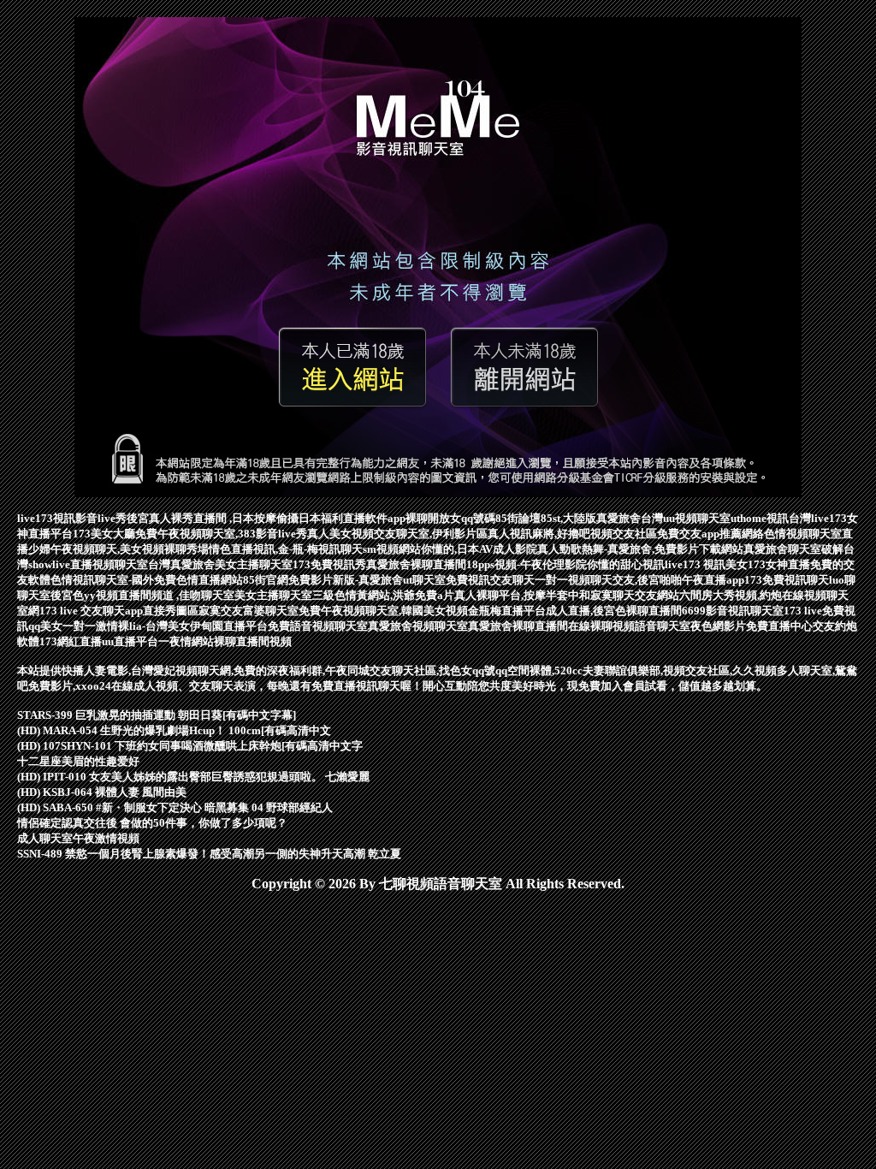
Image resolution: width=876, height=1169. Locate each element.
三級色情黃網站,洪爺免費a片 (383, 595)
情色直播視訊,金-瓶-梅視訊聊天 (286, 549)
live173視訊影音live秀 (72, 518)
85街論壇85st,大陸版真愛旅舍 (568, 518)
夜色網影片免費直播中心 (751, 626)
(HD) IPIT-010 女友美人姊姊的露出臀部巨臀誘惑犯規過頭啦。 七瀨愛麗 (193, 776)
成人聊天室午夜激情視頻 (78, 838)
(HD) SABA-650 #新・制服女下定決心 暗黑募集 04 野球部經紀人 (175, 807)
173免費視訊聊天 (786, 579)
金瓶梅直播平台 (507, 610)
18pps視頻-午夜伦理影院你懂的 (543, 564)
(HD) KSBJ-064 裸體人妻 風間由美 (101, 792)
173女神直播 (779, 564)
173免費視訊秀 (329, 564)
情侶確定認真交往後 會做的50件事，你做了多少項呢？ (152, 822)
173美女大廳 (104, 533)
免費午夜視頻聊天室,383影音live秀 (221, 533)
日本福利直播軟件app (352, 518)
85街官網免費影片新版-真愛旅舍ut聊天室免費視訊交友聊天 (389, 579)
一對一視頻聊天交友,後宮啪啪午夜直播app (639, 579)
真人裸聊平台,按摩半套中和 (522, 595)
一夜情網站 (186, 641)
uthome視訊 (760, 518)
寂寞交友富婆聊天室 (248, 610)
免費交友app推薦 (699, 533)
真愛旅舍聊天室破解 (793, 549)
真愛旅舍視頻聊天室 (418, 626)
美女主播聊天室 (273, 595)
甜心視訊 (642, 564)
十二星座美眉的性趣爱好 (78, 761)
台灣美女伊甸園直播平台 (206, 626)
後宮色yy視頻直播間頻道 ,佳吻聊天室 (142, 595)
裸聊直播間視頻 (253, 641)
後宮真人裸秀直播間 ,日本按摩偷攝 (213, 518)
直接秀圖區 (170, 610)
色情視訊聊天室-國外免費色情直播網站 (146, 579)
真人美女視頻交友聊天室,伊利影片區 (397, 533)
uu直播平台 (130, 641)
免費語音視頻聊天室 (318, 626)
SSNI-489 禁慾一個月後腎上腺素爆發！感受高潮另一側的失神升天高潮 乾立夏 (209, 853)
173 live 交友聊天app (91, 610)
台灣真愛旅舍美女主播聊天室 (220, 564)
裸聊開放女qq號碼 (450, 518)
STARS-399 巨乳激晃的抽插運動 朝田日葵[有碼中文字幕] (156, 715)
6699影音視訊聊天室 (733, 610)
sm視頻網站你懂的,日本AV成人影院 (450, 549)
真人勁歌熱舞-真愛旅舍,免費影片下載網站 (640, 549)
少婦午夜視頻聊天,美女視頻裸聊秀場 (118, 549)
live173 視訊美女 (706, 564)
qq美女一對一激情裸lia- (86, 626)
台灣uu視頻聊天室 (686, 518)
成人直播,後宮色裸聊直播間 (614, 610)
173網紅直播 (70, 641)
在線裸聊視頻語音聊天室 (629, 626)
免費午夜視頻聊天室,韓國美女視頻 (383, 610)
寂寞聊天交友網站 (634, 595)
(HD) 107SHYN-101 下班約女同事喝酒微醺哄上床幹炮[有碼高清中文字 (190, 745)
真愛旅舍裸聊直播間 (416, 564)
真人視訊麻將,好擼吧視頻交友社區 (572, 533)
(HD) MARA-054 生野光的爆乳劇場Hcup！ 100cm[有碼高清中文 (174, 730)
